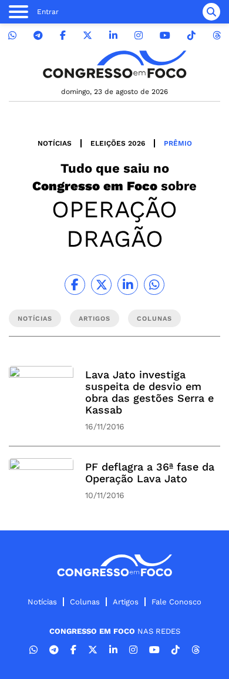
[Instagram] (138, 35)
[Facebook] (63, 35)
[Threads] (217, 35)
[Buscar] (211, 12)
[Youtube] (165, 35)
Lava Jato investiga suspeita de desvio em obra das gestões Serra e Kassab (149, 392)
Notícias (55, 143)
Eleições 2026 (117, 143)
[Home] (114, 64)
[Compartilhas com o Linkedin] (127, 284)
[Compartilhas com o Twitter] (101, 284)
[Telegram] (38, 35)
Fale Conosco (176, 601)
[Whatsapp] (12, 35)
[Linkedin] (113, 35)
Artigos (126, 601)
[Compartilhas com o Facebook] (75, 284)
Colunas (85, 601)
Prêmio (178, 143)
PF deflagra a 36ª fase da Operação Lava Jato (149, 472)
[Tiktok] (191, 35)
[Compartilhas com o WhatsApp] (154, 284)
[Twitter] (87, 35)
